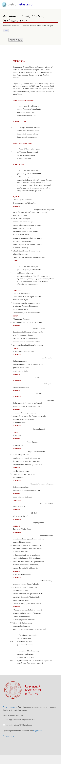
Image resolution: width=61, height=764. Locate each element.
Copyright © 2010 (10, 707)
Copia (6, 30)
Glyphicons (38, 730)
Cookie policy (8, 736)
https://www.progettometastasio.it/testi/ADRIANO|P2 (32, 26)
